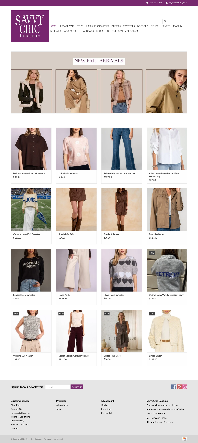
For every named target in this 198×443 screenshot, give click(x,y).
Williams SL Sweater (23, 355)
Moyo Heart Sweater (114, 295)
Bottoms (142, 26)
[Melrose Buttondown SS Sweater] (31, 149)
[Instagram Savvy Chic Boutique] (184, 386)
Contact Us (16, 409)
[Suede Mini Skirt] (76, 209)
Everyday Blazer (156, 234)
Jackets (165, 26)
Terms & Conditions (20, 416)
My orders (106, 409)
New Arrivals (67, 26)
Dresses (116, 26)
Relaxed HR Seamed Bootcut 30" (119, 173)
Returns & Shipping (20, 413)
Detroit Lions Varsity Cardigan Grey (166, 295)
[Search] (165, 21)
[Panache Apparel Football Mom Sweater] (31, 270)
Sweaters (129, 26)
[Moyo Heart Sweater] (121, 270)
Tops (80, 26)
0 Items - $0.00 (156, 3)
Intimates (56, 31)
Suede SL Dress (111, 234)
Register (105, 405)
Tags (58, 409)
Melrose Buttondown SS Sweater (29, 173)
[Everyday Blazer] (167, 209)
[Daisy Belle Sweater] (76, 149)
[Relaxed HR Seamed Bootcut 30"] (121, 149)
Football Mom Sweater (24, 295)
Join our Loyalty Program (122, 31)
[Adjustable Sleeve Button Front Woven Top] (167, 149)
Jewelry (177, 26)
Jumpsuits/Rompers (97, 26)
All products (62, 405)
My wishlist (106, 413)
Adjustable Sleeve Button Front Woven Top (164, 175)
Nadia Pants (64, 295)
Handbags (88, 31)
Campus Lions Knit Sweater (26, 234)
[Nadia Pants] (76, 270)
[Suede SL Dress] (121, 209)
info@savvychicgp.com (162, 422)
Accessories (71, 31)
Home (53, 26)
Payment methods (20, 424)
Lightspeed (58, 439)
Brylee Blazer (155, 355)
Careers (15, 428)
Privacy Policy (17, 420)
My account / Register (178, 3)
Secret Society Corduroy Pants (74, 355)
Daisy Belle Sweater (68, 173)
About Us (15, 405)
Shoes (99, 31)
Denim (154, 26)
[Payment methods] (184, 439)
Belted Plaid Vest (112, 355)
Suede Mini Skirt (66, 234)
